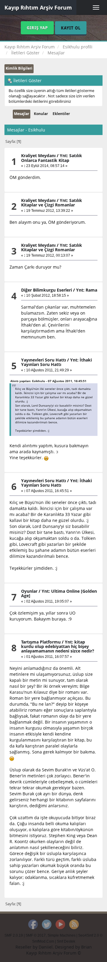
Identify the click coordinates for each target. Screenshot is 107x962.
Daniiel (46, 947)
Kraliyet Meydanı (38, 155)
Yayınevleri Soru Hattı (43, 360)
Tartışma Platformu (41, 642)
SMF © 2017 (36, 935)
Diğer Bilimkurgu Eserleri (46, 290)
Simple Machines (61, 935)
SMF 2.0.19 (13, 935)
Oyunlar (29, 591)
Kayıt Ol (71, 27)
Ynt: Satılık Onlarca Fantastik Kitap (51, 158)
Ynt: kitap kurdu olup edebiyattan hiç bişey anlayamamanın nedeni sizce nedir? (57, 646)
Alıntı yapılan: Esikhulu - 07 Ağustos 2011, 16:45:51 (48, 381)
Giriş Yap (37, 27)
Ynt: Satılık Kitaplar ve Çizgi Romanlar (51, 202)
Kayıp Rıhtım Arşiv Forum (38, 7)
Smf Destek (66, 941)
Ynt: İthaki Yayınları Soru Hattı (56, 362)
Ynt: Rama (86, 290)
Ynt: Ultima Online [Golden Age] (59, 593)
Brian (86, 947)
